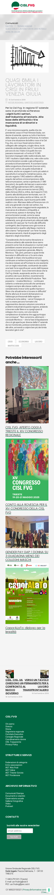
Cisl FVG (9, 26)
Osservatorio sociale (14, 798)
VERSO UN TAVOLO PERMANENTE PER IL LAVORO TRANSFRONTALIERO (36, 685)
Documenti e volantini (15, 796)
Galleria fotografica (14, 801)
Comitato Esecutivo (14, 734)
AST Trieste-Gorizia (14, 773)
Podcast (9, 806)
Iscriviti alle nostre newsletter (23, 825)
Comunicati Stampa (14, 793)
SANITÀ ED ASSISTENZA (34, 102)
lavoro (38, 341)
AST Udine (10, 770)
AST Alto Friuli (11, 767)
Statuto (8, 726)
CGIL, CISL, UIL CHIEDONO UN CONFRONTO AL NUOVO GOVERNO (15, 686)
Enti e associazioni (13, 765)
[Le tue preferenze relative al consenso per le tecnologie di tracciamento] (49, 890)
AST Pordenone (12, 775)
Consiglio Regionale (14, 737)
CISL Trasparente (13, 742)
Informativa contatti (40, 890)
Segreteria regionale (14, 731)
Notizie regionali (25, 26)
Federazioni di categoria (16, 762)
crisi (10, 341)
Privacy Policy (11, 744)
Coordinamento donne (15, 739)
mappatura (13, 345)
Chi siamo (9, 724)
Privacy (26, 890)
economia (24, 341)
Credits (45, 892)
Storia (8, 729)
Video (8, 804)
